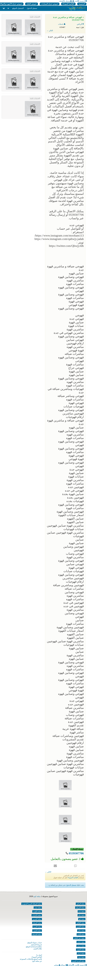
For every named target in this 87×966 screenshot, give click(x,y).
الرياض (80, 24)
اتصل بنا (39, 955)
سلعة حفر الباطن (79, 938)
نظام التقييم (38, 949)
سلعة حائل (81, 930)
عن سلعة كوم (37, 961)
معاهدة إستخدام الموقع (34, 947)
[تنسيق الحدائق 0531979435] (14, 82)
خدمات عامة (34, 17)
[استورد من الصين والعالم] (14, 54)
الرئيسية (82, 1)
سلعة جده (81, 911)
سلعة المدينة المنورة (78, 961)
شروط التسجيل (36, 945)
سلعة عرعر (81, 953)
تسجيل (67, 1)
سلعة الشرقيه (80, 907)
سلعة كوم (37, 896)
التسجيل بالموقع (18, 8)
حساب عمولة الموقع (34, 942)
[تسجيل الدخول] (73, 1)
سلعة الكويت (37, 911)
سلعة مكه (81, 915)
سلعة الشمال (37, 923)
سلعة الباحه (81, 934)
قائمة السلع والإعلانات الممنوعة (31, 959)
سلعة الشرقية (36, 934)
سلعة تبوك (81, 957)
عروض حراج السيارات (49, 4)
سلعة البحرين (37, 919)
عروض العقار (31, 4)
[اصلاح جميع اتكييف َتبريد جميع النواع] (33, 27)
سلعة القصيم (81, 927)
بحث (76, 1)
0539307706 (76, 853)
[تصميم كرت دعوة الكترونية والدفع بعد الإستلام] (14, 27)
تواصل (61, 1)
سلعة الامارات (36, 915)
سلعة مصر (37, 907)
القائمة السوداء (68, 4)
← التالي (50, 30)
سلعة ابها (82, 919)
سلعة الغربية (37, 927)
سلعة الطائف (80, 923)
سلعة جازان (81, 942)
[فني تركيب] (33, 82)
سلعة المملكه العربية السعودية (31, 904)
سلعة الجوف (81, 949)
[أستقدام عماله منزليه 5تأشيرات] (33, 54)
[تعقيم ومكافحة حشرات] (33, 109)
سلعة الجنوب (37, 930)
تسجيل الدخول (32, 8)
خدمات (61, 24)
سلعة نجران (81, 946)
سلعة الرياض (80, 904)
